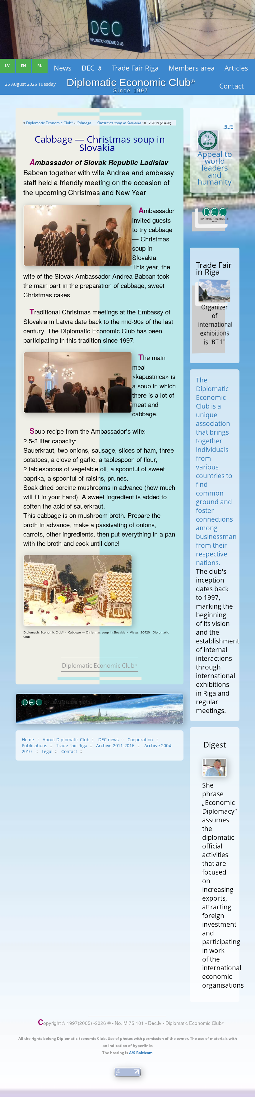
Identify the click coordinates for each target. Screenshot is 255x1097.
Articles (236, 67)
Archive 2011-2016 (116, 745)
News (63, 67)
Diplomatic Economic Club (49, 123)
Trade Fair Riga (135, 67)
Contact (69, 751)
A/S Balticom (141, 1052)
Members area (192, 67)
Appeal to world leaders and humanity (214, 168)
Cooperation (140, 740)
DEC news (108, 740)
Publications (34, 745)
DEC (91, 67)
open (228, 125)
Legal (47, 751)
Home (28, 740)
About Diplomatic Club (66, 740)
